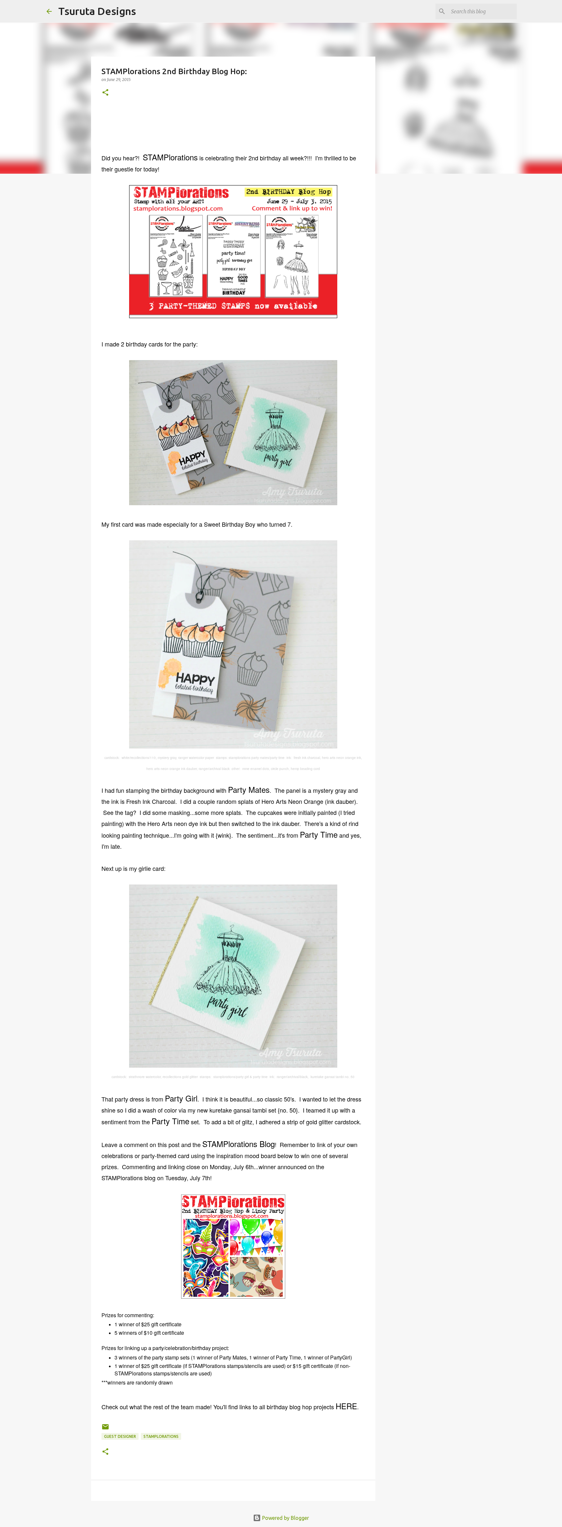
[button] (105, 92)
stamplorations (161, 1436)
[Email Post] (105, 1429)
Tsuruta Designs (97, 11)
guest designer (120, 1436)
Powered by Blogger (285, 1518)
